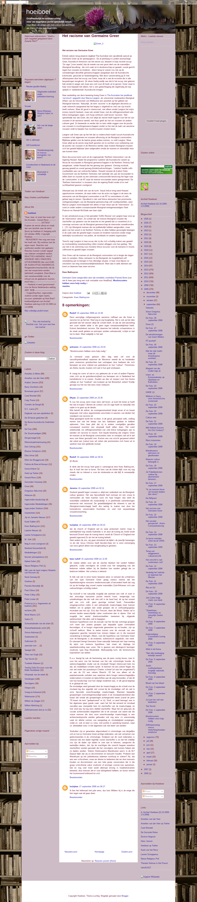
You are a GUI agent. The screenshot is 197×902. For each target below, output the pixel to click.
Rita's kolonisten (153, 440)
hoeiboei (38, 11)
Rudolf (73, 313)
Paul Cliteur (30, 590)
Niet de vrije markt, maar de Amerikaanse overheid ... (154, 354)
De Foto (28, 429)
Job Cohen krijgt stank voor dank (154, 599)
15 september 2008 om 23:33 (92, 347)
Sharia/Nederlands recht (35, 628)
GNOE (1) (150, 392)
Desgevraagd (30, 438)
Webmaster (30, 696)
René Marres (30, 615)
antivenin (74, 347)
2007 (146, 769)
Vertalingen (29, 679)
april (149, 753)
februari (150, 760)
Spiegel (28, 650)
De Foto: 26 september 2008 (154, 346)
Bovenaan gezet (32, 391)
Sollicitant (29, 641)
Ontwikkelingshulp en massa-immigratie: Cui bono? (45, 154)
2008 (146, 289)
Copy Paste (30, 400)
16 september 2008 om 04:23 (92, 525)
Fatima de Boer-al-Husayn (36, 464)
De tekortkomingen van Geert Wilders (155, 335)
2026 (146, 219)
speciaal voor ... (32, 645)
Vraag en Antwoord (33, 692)
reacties (66, 286)
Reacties (32, 756)
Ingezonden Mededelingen (36, 504)
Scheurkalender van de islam (37, 623)
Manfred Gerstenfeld (34, 548)
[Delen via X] (99, 293)
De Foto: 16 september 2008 (154, 503)
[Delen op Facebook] (102, 293)
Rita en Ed (150, 587)
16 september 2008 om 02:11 (91, 488)
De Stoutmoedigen (33, 433)
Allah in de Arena (153, 649)
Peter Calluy (30, 595)
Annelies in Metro (32, 374)
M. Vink (28, 539)
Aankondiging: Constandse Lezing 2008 (155, 636)
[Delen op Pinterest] (105, 293)
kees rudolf (75, 559)
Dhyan (73, 398)
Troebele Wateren (32, 663)
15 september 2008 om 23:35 (90, 398)
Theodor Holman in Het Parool (154, 863)
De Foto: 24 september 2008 (154, 387)
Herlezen (28, 495)
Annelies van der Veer (34, 378)
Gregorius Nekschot (33, 491)
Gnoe (27, 486)
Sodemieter (30, 637)
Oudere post (126, 852)
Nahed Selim (30, 561)
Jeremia (73, 488)
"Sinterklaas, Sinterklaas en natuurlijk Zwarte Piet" (154, 614)
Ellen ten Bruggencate (34, 460)
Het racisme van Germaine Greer (154, 509)
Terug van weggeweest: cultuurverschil (153, 553)
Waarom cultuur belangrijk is (153, 460)
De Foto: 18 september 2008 (154, 467)
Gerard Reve (30, 477)
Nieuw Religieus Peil (34, 566)
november (151, 296)
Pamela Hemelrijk (32, 586)
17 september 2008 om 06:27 (92, 786)
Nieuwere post (71, 852)
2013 (146, 270)
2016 (146, 258)
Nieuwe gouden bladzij (36, 86)
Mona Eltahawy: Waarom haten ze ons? (45, 113)
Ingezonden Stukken (34, 508)
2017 (146, 254)
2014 (146, 266)
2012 (146, 273)
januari (150, 764)
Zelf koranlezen (33, 145)
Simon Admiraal (32, 632)
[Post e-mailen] (88, 293)
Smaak (28, 106)
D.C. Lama (29, 409)
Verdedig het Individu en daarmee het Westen (155, 574)
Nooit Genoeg (31, 577)
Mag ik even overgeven (35, 544)
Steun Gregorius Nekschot (153, 312)
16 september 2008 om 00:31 (90, 457)
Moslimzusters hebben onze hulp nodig (155, 718)
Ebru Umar (29, 455)
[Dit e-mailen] (93, 293)
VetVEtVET (146, 868)
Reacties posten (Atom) (105, 861)
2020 (146, 242)
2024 (146, 226)
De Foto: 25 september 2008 (154, 363)
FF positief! (151, 341)
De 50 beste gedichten (35, 418)
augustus (151, 737)
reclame (28, 610)
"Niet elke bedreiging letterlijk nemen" (155, 654)
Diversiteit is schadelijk (42, 173)
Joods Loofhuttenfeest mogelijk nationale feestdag (155, 669)
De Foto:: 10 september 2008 (154, 592)
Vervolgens (29, 683)
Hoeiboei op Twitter (149, 845)
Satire (27, 619)
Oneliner (28, 581)
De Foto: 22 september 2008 (154, 412)
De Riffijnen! (151, 498)
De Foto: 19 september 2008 (154, 445)
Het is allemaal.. (33, 140)
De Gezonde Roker (149, 832)
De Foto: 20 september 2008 (154, 435)
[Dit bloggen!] (96, 293)
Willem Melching (32, 705)
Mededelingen (31, 552)
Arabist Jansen (31, 382)
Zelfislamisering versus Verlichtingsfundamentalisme (155, 728)
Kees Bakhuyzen (81, 297)
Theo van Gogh (31, 654)
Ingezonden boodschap (35, 499)
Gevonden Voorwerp (33, 482)
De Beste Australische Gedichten (39, 422)
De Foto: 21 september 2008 (154, 422)
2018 (146, 250)
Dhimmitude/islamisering (35, 442)
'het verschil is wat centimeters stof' (154, 561)
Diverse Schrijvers (33, 451)
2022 (146, 234)
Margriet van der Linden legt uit (153, 369)
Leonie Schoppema (33, 535)
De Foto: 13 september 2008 (154, 546)
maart (149, 757)
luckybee (74, 525)
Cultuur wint (151, 417)
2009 (146, 285)
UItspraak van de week (35, 674)
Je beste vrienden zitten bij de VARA (155, 539)
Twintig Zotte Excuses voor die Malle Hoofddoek (38, 669)
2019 (146, 246)
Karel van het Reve (149, 850)
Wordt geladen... (148, 42)
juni (148, 745)
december (151, 292)
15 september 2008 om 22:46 (90, 313)
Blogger (125, 896)
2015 (146, 262)
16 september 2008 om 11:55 (94, 559)
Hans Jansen (147, 841)
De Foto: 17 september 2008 (154, 484)
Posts (31, 751)
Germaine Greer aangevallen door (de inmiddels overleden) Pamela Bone (94, 278)
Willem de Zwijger (32, 701)
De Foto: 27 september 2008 (154, 329)
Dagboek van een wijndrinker (37, 413)
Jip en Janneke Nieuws (35, 517)
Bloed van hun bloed (155, 683)
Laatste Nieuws (31, 530)
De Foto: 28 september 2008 (154, 319)
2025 (146, 223)
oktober (150, 300)
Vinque (28, 688)
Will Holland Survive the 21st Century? (155, 429)
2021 (146, 238)
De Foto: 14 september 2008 (154, 533)
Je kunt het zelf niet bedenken (154, 701)
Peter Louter (30, 599)
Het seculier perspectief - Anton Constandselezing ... (155, 524)
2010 (146, 281)
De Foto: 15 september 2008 (154, 516)
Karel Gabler (30, 522)
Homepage (99, 852)
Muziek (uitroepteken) (34, 557)
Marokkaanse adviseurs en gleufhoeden (152, 453)
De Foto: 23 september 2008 (154, 406)
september (152, 304)
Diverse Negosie (148, 836)
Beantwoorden (76, 338)
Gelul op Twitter (31, 473)
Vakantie (149, 308)
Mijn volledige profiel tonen (36, 311)
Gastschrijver (30, 469)
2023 (146, 230)
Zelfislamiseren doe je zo (36, 710)
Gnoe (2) (149, 324)
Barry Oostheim (32, 387)
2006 (146, 773)
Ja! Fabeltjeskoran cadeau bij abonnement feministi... (154, 475)
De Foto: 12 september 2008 (154, 567)
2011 (146, 277)
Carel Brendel (31, 396)
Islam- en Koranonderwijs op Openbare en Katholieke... (155, 378)
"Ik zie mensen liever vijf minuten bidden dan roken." (155, 491)
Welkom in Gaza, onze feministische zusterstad (155, 398)
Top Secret (29, 659)
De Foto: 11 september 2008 (154, 582)
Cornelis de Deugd (33, 404)
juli (148, 741)
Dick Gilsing (30, 447)
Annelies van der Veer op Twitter (155, 823)
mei (148, 749)
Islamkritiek (30, 513)
